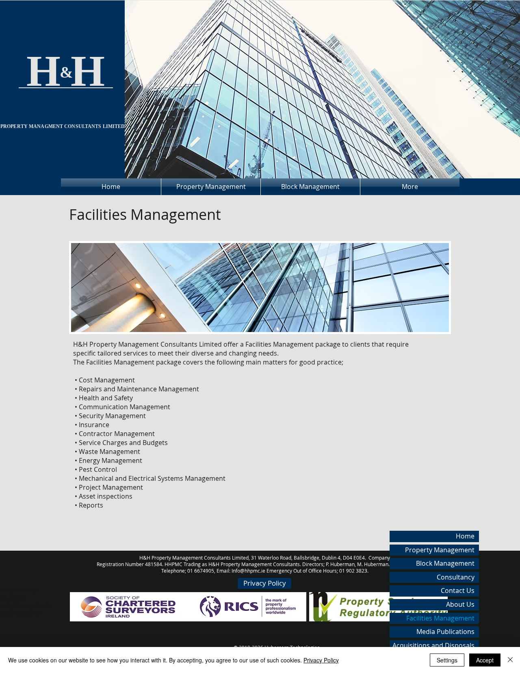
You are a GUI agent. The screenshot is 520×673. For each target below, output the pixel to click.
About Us (460, 604)
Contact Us (457, 590)
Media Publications (445, 631)
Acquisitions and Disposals (433, 645)
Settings (447, 660)
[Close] (510, 659)
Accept (485, 660)
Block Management (445, 563)
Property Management (439, 549)
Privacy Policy (321, 660)
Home (465, 536)
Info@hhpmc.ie (248, 570)
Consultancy (455, 577)
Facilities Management (440, 618)
